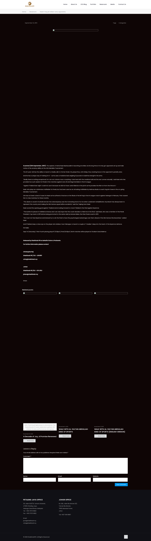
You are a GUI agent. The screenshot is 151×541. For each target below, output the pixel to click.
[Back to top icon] (126, 537)
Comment (27, 456)
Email (60, 476)
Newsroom (33, 12)
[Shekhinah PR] (29, 4)
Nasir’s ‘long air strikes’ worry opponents (53, 12)
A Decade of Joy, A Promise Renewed (39, 436)
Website (95, 476)
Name (25, 476)
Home (24, 12)
